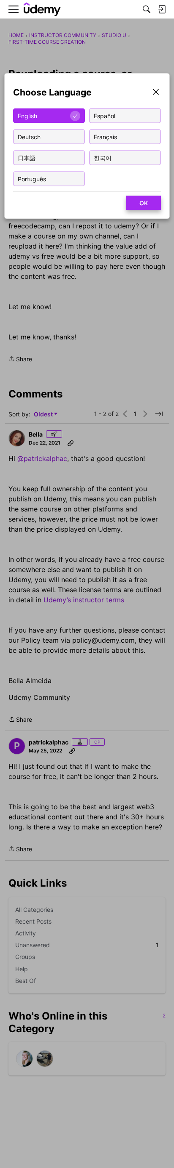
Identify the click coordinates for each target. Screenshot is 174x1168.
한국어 (102, 157)
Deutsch (29, 136)
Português (32, 178)
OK (143, 203)
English (27, 115)
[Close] (156, 92)
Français (105, 136)
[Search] (146, 9)
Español (104, 115)
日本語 (26, 157)
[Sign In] (161, 9)
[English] (42, 9)
